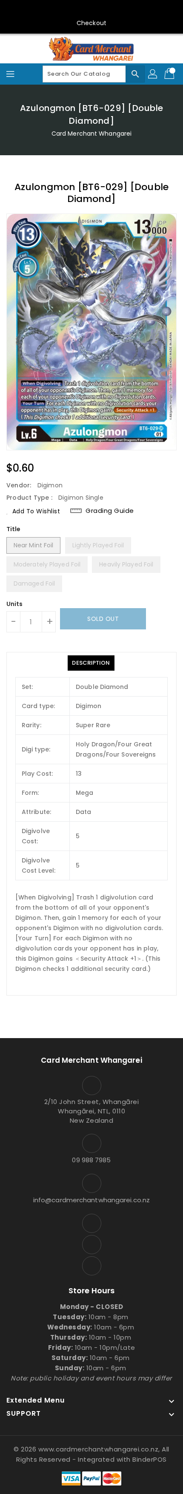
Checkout (91, 23)
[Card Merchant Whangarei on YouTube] (91, 9)
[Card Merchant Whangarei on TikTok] (107, 9)
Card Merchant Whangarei (91, 133)
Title (13, 529)
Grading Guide (110, 511)
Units (14, 604)
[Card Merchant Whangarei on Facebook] (75, 9)
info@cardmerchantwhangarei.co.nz (91, 1199)
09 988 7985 (91, 1159)
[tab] (91, 663)
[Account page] (153, 74)
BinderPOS (149, 1459)
